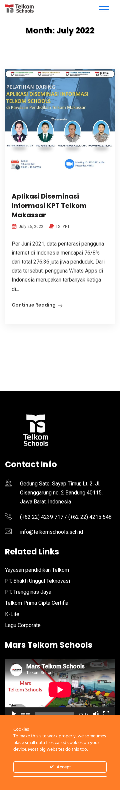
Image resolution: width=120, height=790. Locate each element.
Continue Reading (34, 305)
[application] (60, 690)
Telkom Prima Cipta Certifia (36, 603)
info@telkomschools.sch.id (51, 532)
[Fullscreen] (106, 714)
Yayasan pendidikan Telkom (37, 570)
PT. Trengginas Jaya (28, 592)
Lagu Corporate (23, 625)
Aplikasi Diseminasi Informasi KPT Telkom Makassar (49, 206)
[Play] (13, 714)
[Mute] (95, 714)
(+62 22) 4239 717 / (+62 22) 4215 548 (66, 517)
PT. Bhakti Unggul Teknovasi (37, 581)
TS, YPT (63, 226)
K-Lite (12, 614)
